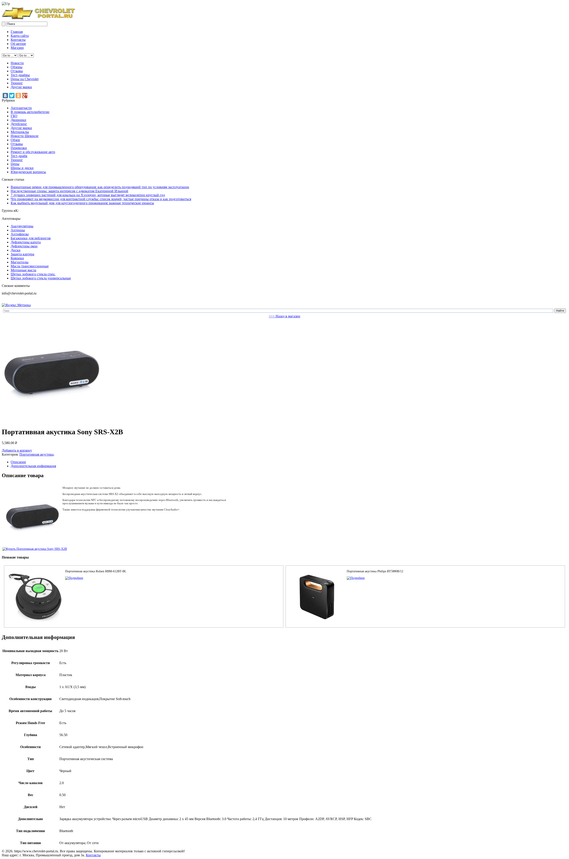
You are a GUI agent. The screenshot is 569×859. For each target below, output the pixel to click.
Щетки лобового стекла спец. (33, 274)
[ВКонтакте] (5, 95)
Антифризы (20, 234)
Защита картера (22, 254)
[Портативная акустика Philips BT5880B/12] (356, 578)
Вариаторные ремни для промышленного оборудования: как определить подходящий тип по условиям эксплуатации (100, 187)
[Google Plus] (24, 95)
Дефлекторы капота (26, 242)
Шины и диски (22, 168)
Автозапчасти (21, 108)
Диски (15, 250)
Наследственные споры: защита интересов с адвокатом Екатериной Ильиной (69, 191)
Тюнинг (17, 83)
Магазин (17, 48)
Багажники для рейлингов (31, 238)
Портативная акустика (36, 454)
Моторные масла (23, 270)
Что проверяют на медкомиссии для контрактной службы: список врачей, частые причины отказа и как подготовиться (101, 199)
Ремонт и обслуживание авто (33, 152)
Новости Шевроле (24, 136)
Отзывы (17, 71)
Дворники (18, 120)
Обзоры (16, 67)
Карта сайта (20, 36)
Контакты (18, 40)
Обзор (15, 140)
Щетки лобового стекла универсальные (41, 278)
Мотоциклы (20, 132)
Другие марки (21, 87)
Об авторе (18, 44)
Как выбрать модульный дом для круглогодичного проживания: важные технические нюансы (82, 203)
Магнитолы (19, 262)
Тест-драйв (19, 156)
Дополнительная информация (33, 466)
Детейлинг (19, 124)
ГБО (14, 116)
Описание (18, 462)
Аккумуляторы (22, 226)
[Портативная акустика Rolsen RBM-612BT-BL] (74, 578)
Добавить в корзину (17, 450)
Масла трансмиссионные (30, 266)
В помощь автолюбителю (30, 112)
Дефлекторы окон (24, 246)
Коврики (17, 258)
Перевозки (19, 148)
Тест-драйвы (20, 75)
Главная (17, 32)
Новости (17, 63)
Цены (15, 164)
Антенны (18, 230)
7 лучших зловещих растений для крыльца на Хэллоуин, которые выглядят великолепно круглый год (88, 195)
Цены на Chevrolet (24, 79)
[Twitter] (11, 95)
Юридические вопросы (28, 172)
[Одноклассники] (18, 95)
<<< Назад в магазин (284, 316)
